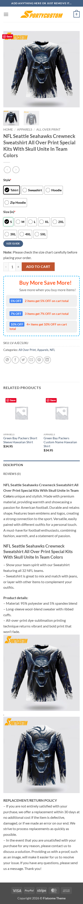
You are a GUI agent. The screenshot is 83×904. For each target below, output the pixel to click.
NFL (52, 350)
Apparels (24, 129)
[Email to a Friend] (31, 360)
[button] (6, 14)
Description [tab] (13, 465)
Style (7, 180)
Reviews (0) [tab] (12, 474)
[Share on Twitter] (23, 360)
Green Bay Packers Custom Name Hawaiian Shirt (60, 442)
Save (9, 36)
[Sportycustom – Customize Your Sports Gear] (41, 14)
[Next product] (7, 169)
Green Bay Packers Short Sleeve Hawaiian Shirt (20, 440)
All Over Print (48, 129)
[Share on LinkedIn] (47, 360)
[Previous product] (15, 169)
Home (8, 129)
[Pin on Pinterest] (39, 360)
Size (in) (9, 212)
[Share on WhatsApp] (7, 360)
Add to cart (38, 267)
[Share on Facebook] (15, 360)
